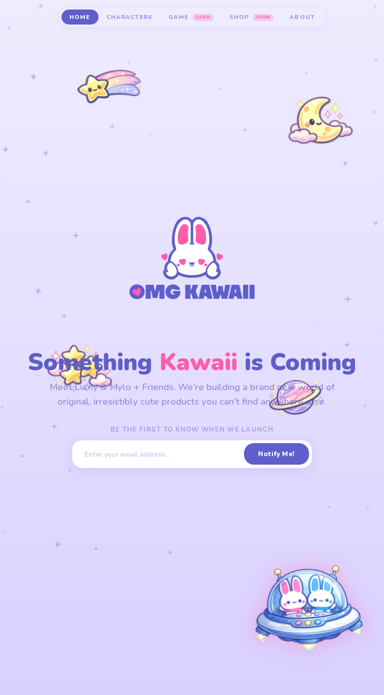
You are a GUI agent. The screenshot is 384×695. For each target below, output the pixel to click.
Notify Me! (276, 454)
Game (189, 17)
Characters (129, 17)
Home (80, 17)
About (302, 17)
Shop (250, 17)
